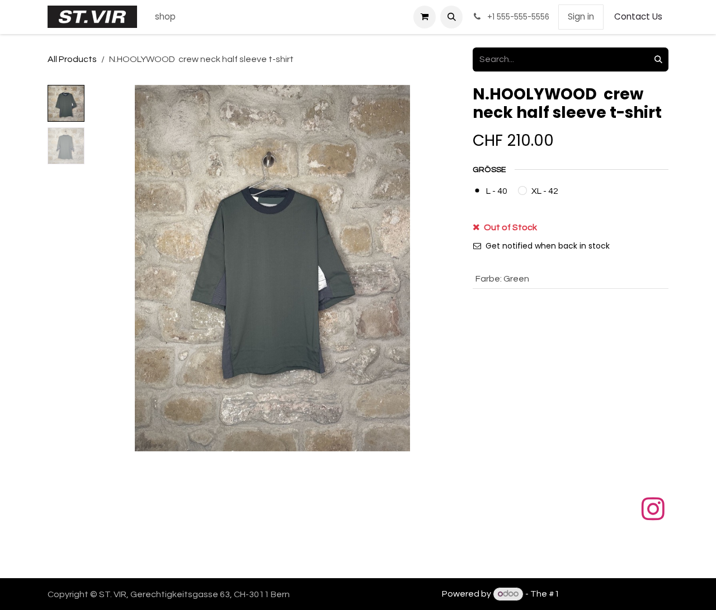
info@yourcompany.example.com (419, 562)
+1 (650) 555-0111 (280, 562)
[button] (451, 17)
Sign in (581, 16)
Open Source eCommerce (614, 593)
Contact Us (638, 16)
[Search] (658, 59)
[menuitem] (165, 17)
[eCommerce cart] (424, 17)
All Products (72, 59)
